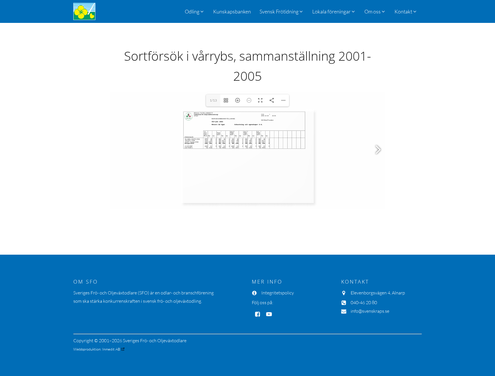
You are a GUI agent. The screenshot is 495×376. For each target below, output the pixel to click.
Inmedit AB (111, 349)
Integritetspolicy (277, 293)
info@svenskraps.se (370, 311)
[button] (281, 11)
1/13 (213, 100)
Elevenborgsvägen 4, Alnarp (378, 293)
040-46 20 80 (364, 302)
